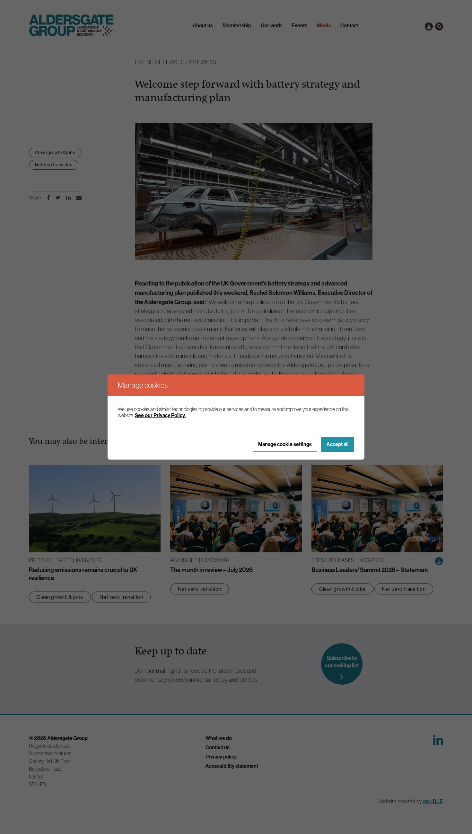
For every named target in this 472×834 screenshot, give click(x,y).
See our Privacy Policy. (160, 415)
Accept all (338, 444)
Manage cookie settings (285, 444)
